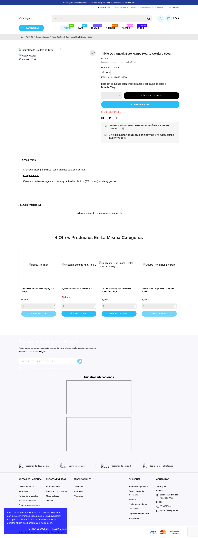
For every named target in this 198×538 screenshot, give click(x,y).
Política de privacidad (28, 496)
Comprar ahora (140, 104)
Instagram (78, 491)
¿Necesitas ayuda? (104, 8)
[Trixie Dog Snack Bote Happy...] (36, 280)
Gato (82, 27)
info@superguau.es (155, 8)
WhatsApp (78, 496)
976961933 (125, 8)
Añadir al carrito (151, 96)
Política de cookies (38, 529)
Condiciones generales (29, 505)
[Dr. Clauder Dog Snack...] (116, 280)
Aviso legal (23, 491)
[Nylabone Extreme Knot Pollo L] (76, 280)
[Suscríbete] (79, 361)
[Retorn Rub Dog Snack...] (156, 280)
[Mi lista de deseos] (160, 18)
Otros (141, 27)
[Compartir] (102, 117)
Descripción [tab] (29, 160)
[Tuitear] (110, 117)
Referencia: (107, 67)
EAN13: (105, 77)
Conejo (96, 27)
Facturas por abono (138, 504)
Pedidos (132, 499)
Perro (68, 27)
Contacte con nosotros (56, 491)
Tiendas (49, 500)
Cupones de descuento (139, 513)
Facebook (78, 486)
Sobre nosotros (53, 486)
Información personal (138, 486)
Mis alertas (134, 518)
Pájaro (127, 27)
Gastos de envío (26, 486)
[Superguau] (33, 18)
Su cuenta (134, 479)
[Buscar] (148, 18)
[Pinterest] (117, 117)
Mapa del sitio (52, 496)
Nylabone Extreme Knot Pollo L (76, 289)
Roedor (111, 27)
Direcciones (134, 509)
